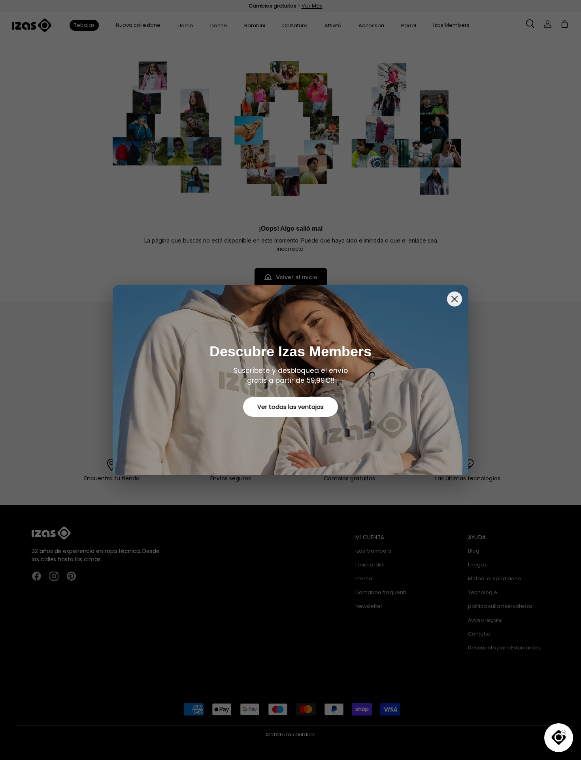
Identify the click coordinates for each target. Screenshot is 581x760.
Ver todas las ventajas (290, 407)
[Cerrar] (454, 299)
